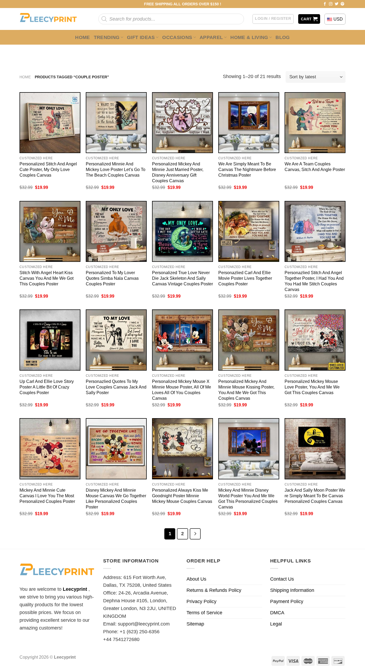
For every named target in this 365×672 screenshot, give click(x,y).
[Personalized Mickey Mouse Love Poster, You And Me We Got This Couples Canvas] (315, 340)
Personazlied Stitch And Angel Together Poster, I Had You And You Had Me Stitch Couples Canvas (314, 281)
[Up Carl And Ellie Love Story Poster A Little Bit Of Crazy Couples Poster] (50, 340)
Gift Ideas (141, 37)
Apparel (211, 37)
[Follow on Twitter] (337, 4)
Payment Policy (286, 601)
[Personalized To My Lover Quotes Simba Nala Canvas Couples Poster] (116, 231)
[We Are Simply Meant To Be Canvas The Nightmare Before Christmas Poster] (249, 123)
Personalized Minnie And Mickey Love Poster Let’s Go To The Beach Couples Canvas (115, 169)
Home (82, 37)
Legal (276, 624)
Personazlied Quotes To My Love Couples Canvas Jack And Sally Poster (116, 387)
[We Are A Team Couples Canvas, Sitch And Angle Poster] (315, 123)
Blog (282, 37)
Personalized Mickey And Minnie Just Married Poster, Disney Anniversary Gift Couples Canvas (177, 172)
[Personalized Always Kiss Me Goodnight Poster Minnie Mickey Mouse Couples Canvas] (182, 449)
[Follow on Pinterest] (342, 4)
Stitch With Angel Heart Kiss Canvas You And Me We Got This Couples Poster (46, 278)
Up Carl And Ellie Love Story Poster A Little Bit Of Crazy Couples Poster (47, 387)
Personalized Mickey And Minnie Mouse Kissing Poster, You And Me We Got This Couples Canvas (246, 390)
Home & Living (249, 37)
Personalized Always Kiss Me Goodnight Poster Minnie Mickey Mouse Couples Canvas (182, 496)
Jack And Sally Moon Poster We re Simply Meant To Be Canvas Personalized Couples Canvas (315, 496)
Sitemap (195, 624)
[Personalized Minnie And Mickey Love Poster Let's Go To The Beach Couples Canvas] (116, 123)
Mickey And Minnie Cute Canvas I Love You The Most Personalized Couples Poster (47, 496)
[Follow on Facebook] (325, 4)
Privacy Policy (201, 601)
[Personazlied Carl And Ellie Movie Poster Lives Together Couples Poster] (249, 231)
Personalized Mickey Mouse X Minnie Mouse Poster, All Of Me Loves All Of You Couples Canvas (181, 390)
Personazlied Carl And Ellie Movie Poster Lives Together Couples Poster (245, 278)
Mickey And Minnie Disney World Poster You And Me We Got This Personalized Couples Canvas (248, 498)
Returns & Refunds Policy (214, 590)
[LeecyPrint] (51, 19)
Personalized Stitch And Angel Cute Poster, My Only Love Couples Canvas (48, 169)
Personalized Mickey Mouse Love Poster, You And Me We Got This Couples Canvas (312, 387)
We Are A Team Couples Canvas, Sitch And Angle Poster (315, 166)
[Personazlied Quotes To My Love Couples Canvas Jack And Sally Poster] (116, 340)
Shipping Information (292, 590)
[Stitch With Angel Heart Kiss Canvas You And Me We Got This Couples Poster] (50, 231)
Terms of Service (204, 612)
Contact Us (282, 579)
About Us (196, 579)
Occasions (177, 37)
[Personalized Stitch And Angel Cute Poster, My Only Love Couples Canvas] (50, 123)
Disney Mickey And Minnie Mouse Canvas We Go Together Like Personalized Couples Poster (116, 498)
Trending (107, 37)
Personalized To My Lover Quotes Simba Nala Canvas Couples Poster (112, 278)
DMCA (277, 612)
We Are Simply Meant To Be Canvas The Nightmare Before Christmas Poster (247, 169)
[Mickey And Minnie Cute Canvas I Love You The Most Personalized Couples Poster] (50, 449)
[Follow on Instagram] (331, 4)
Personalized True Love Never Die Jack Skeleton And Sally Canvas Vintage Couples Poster (182, 278)
